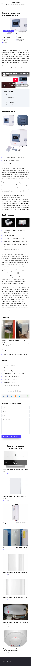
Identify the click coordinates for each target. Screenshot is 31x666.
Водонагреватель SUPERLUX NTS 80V (15, 548)
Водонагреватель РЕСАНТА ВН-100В (15, 523)
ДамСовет (15, 3)
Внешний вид (10, 95)
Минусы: (11, 102)
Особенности (10, 97)
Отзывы (8, 100)
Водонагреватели (8, 30)
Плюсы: (11, 104)
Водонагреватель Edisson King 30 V (15, 597)
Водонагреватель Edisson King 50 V (15, 572)
